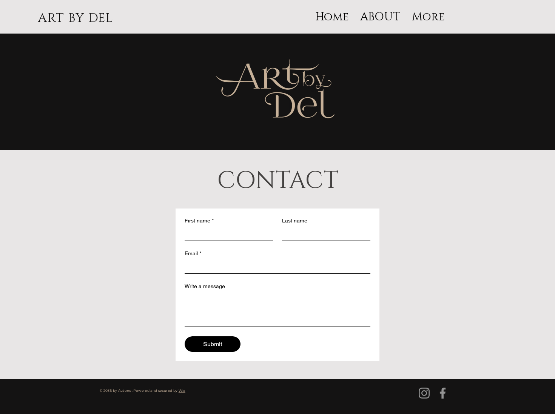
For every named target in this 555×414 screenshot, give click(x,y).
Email (193, 253)
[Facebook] (442, 393)
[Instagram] (424, 393)
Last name (294, 221)
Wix (182, 390)
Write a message (205, 286)
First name (199, 221)
